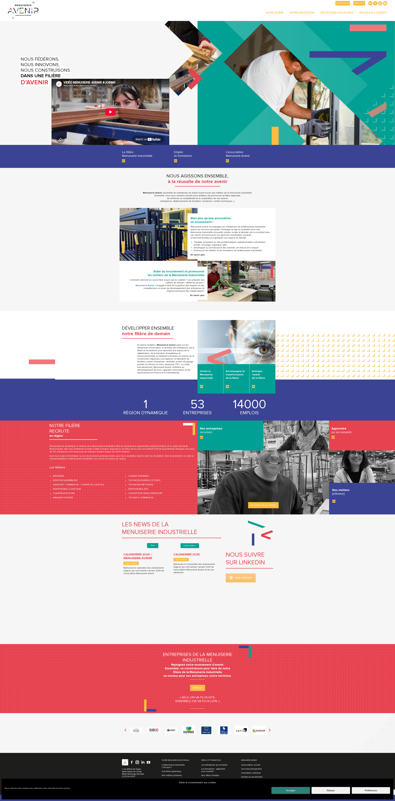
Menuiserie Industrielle (137, 156)
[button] (125, 730)
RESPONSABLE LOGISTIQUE (67, 489)
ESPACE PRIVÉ (359, 3)
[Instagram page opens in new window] (380, 3)
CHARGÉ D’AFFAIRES (138, 476)
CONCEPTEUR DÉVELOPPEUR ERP (145, 493)
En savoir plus (197, 295)
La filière (127, 152)
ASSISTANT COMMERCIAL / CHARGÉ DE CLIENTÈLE (78, 484)
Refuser (331, 790)
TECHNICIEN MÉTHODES (140, 484)
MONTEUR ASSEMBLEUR (65, 480)
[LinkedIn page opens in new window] (370, 3)
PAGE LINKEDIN (243, 577)
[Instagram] (137, 762)
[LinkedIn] (143, 762)
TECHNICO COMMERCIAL (141, 497)
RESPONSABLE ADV (138, 489)
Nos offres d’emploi (210, 775)
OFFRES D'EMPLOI (342, 3)
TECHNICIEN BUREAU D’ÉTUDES (144, 480)
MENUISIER (58, 476)
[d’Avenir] (338, 494)
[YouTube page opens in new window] (385, 3)
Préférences (371, 790)
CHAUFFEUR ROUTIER (64, 493)
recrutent (206, 432)
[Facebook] (132, 762)
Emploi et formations (183, 154)
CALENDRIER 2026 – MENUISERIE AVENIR (138, 556)
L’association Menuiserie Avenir (238, 154)
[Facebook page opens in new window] (375, 3)
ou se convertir (341, 432)
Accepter (290, 790)
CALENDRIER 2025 (186, 554)
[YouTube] (148, 762)
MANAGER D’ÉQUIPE (63, 497)
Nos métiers (340, 490)
